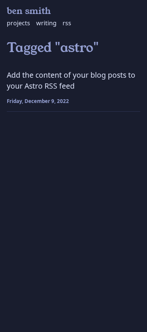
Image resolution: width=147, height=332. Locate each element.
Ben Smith (29, 11)
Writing (46, 23)
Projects (18, 23)
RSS (67, 23)
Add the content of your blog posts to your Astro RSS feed (71, 80)
